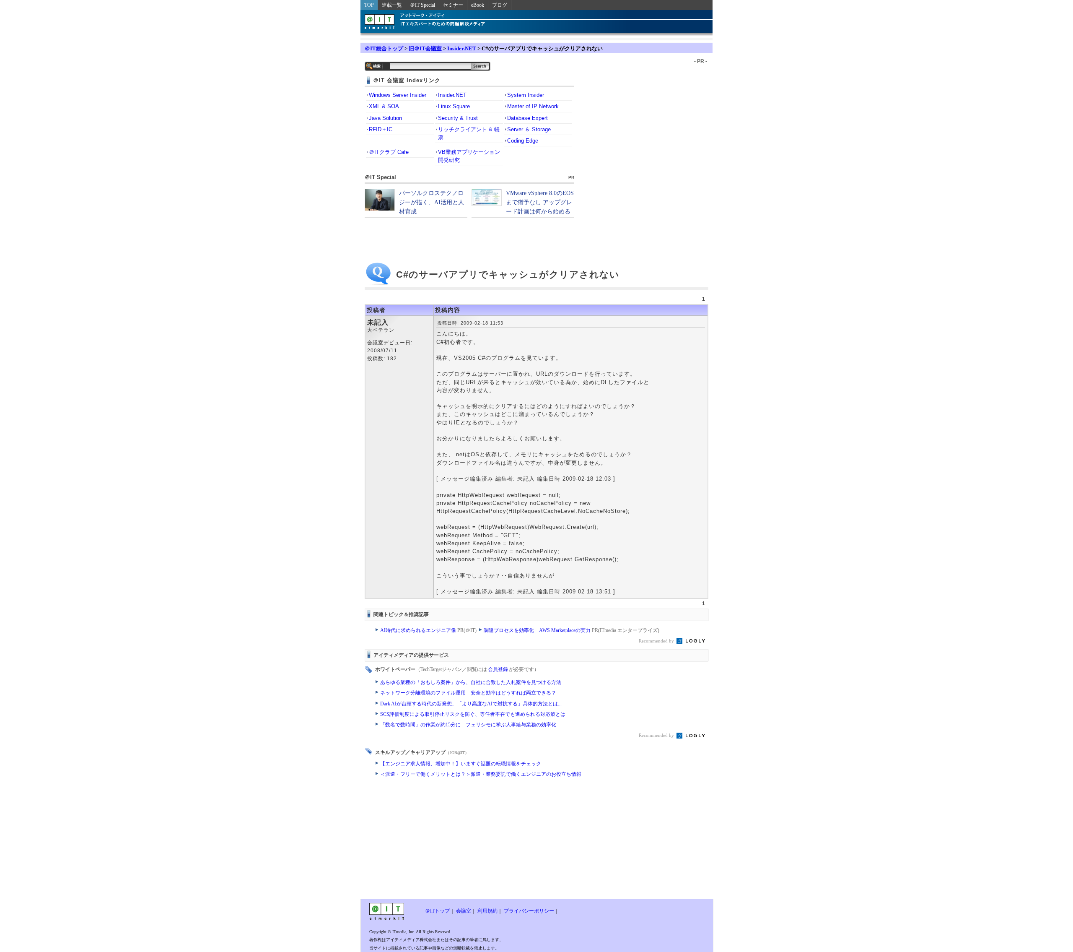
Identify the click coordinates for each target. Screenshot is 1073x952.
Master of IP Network (533, 106)
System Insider (525, 95)
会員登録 (498, 669)
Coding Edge (522, 141)
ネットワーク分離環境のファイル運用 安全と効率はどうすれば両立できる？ (468, 693)
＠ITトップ (437, 911)
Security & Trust (458, 118)
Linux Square (454, 106)
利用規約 (487, 911)
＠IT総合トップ (384, 48)
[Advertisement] (469, 840)
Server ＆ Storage (529, 129)
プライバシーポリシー (529, 911)
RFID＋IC (380, 129)
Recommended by (657, 640)
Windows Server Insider (397, 95)
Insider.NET (461, 48)
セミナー (453, 5)
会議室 (463, 911)
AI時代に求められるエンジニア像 (428, 630)
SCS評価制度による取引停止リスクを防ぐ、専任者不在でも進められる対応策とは (472, 714)
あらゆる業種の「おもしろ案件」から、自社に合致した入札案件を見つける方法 (470, 682)
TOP (369, 5)
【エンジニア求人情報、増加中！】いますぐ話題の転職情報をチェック (460, 764)
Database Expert (527, 118)
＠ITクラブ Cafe (389, 152)
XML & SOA (384, 106)
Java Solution (385, 118)
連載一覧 (392, 5)
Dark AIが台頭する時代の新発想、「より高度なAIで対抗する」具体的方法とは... (471, 704)
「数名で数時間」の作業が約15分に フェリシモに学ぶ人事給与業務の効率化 (468, 725)
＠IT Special (422, 5)
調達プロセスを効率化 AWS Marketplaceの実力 (571, 630)
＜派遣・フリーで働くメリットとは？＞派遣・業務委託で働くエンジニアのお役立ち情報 (480, 774)
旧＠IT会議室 (425, 48)
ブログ (499, 5)
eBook (477, 5)
